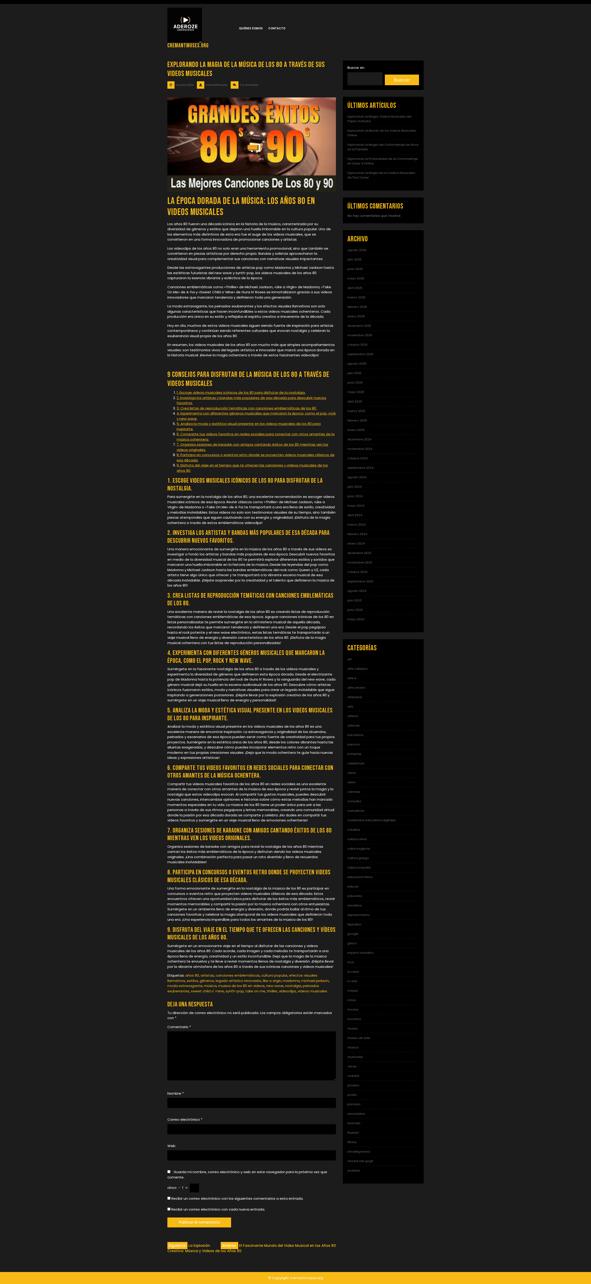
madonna (291, 980)
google (353, 934)
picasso (353, 1085)
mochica (354, 1019)
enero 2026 (356, 316)
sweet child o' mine (207, 991)
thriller (272, 991)
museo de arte (358, 1038)
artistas (207, 975)
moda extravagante (184, 985)
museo (352, 1028)
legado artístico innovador (238, 980)
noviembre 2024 (359, 449)
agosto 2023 (356, 591)
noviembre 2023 (359, 562)
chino (351, 782)
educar (353, 886)
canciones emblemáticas (238, 975)
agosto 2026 (356, 250)
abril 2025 (354, 401)
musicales (355, 1057)
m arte (352, 981)
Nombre (175, 1093)
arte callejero (357, 668)
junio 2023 (355, 610)
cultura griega (358, 858)
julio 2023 (354, 600)
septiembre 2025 (360, 354)
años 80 (192, 975)
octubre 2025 (357, 344)
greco (352, 943)
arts (350, 706)
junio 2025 (355, 382)
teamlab (353, 1123)
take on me (255, 991)
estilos (192, 980)
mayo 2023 (355, 619)
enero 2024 (356, 543)
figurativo (354, 924)
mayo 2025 (355, 392)
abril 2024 (354, 515)
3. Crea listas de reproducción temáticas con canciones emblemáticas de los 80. (247, 408)
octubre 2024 (357, 458)
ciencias (353, 792)
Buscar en (355, 67)
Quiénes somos (251, 28)
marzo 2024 (356, 524)
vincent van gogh (360, 1161)
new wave (274, 985)
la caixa (353, 971)
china (351, 773)
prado (352, 1095)
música (210, 985)
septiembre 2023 (360, 581)
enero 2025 (356, 430)
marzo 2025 (356, 411)
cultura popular (274, 975)
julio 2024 (354, 487)
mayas (352, 990)
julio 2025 (354, 373)
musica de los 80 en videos (241, 985)
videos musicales (312, 991)
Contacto (276, 28)
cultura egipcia (358, 848)
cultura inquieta (359, 867)
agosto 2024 (357, 477)
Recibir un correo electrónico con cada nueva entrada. (218, 1209)
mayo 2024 (356, 505)
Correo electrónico (184, 1119)
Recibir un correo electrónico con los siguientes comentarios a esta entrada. (237, 1198)
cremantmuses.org (188, 45)
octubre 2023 (357, 572)
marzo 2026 (356, 297)
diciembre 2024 (359, 439)
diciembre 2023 (359, 553)
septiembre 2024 (360, 468)
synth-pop (235, 991)
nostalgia (293, 985)
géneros (207, 980)
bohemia (354, 754)
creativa (353, 829)
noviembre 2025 (359, 335)
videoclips (287, 991)
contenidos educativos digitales (371, 820)
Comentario (179, 1026)
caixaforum (356, 763)
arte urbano (356, 687)
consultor (354, 801)
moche (352, 1009)
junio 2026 (355, 269)
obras (351, 1066)
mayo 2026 (355, 278)
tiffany (351, 1142)
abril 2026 (354, 288)
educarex (354, 896)
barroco (353, 744)
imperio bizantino (360, 953)
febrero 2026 (357, 307)
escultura (354, 905)
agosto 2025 (356, 363)
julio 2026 (354, 259)
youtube (353, 1170)
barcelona (355, 735)
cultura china (357, 839)
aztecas (353, 725)
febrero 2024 (357, 534)
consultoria (355, 811)
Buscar (402, 80)
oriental (353, 1076)
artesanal (354, 697)
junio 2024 (355, 496)
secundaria (356, 1113)
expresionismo (358, 915)
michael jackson (315, 980)
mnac (351, 1000)
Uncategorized (358, 1151)
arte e (351, 678)
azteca (352, 716)
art (349, 659)
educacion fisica (359, 877)
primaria (353, 1104)
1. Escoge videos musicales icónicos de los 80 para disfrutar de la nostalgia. (241, 392)
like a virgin (272, 980)
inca (350, 962)
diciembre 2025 (359, 326)
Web (171, 1145)
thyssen (353, 1132)
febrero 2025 (357, 420)
